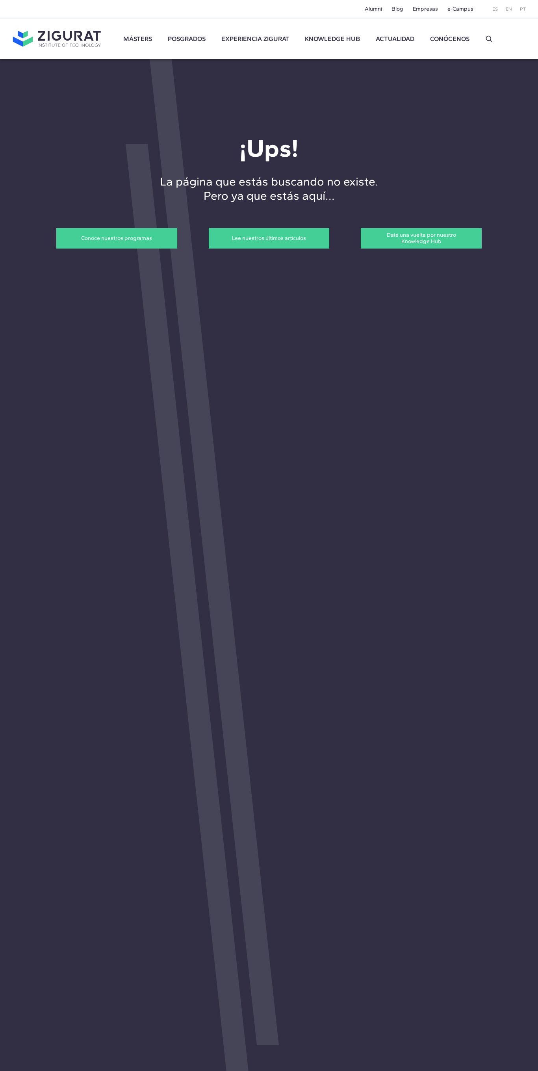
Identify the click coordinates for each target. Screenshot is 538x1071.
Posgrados (187, 39)
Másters (137, 39)
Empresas (425, 9)
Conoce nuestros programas (116, 238)
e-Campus (460, 9)
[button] (489, 39)
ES (495, 9)
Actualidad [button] (395, 39)
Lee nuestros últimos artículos (269, 238)
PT (523, 9)
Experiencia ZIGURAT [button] (255, 39)
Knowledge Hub (332, 39)
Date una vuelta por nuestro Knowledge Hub (421, 238)
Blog (397, 9)
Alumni (373, 9)
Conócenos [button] (449, 39)
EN (509, 9)
